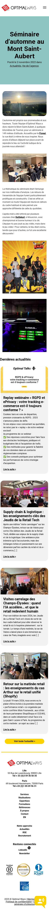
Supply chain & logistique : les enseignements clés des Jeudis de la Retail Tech (24, 516)
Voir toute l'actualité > (24, 741)
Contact (24, 814)
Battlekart (20, 217)
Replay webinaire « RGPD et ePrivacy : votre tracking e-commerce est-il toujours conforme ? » (24, 404)
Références (24, 807)
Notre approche (24, 826)
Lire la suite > (9, 469)
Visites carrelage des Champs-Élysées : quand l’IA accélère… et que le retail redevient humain (22, 605)
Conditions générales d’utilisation (28, 903)
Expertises (24, 801)
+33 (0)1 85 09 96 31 (26, 786)
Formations (24, 804)
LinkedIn (23, 850)
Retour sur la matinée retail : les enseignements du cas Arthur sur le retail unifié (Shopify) (24, 690)
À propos (24, 810)
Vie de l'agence (30, 65)
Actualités (15, 65)
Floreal (42, 133)
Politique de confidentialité (19, 901)
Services (24, 794)
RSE (25, 832)
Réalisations (24, 797)
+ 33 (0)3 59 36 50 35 (26, 775)
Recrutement (24, 835)
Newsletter (24, 853)
